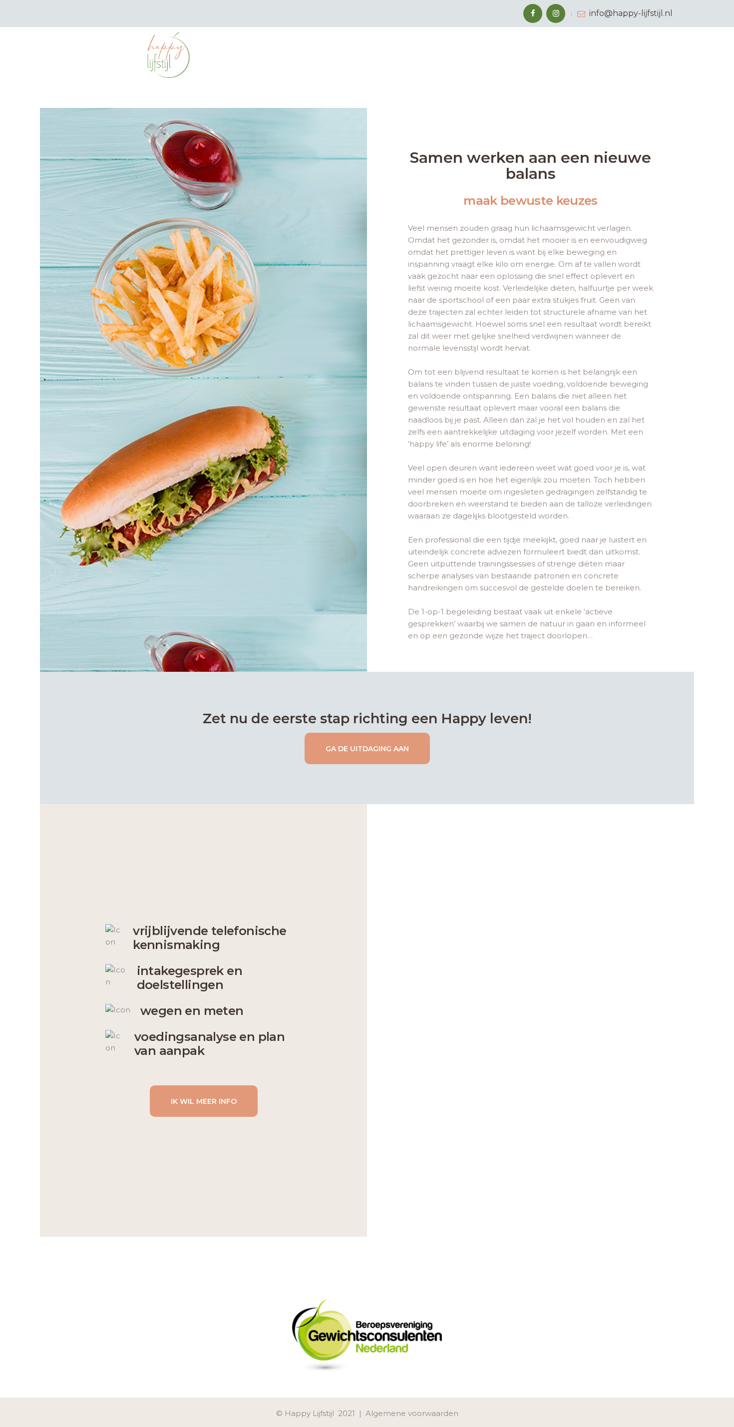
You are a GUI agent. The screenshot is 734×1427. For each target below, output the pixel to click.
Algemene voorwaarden (412, 1413)
